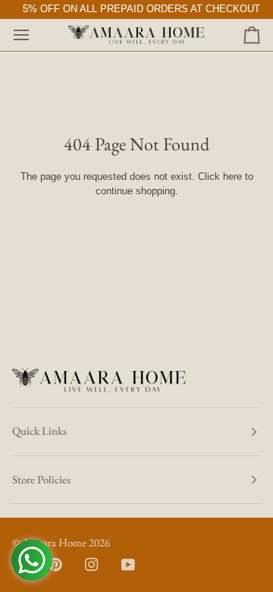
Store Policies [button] (41, 479)
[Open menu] (35, 35)
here (232, 176)
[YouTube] (128, 565)
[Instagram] (92, 565)
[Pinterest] (55, 565)
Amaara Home (54, 542)
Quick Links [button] (39, 431)
